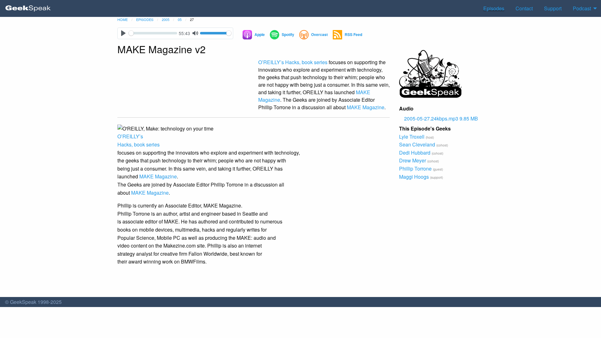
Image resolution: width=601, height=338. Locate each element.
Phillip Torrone (415, 168)
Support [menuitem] (553, 8)
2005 (165, 19)
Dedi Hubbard (414, 152)
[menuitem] (28, 8)
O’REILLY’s (271, 62)
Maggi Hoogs (414, 176)
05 (180, 19)
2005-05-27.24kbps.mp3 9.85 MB (441, 118)
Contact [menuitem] (524, 8)
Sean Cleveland (417, 144)
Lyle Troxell (411, 136)
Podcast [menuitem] (582, 8)
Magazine (365, 107)
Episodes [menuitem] (493, 8)
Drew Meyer (412, 160)
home (122, 19)
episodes (144, 19)
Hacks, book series (306, 62)
